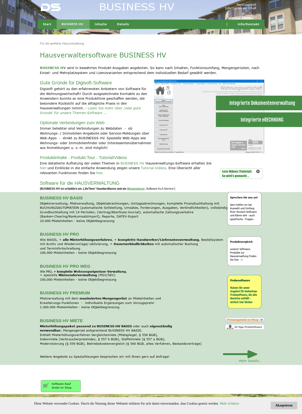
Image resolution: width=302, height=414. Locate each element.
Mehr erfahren (229, 403)
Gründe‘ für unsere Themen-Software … (73, 113)
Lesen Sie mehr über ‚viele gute (115, 108)
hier (99, 173)
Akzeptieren (284, 405)
